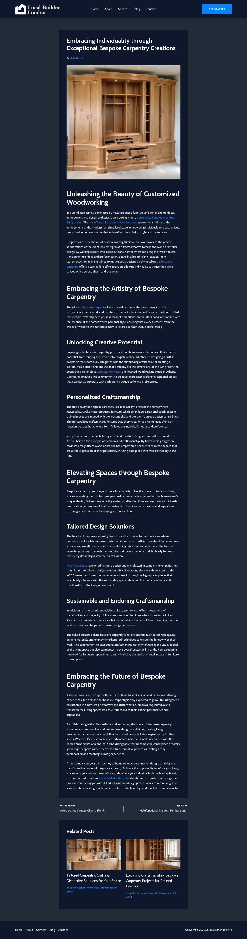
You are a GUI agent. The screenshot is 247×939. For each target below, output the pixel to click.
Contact (151, 9)
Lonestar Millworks (109, 371)
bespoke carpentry (95, 307)
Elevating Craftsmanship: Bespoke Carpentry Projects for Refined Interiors (152, 880)
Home (95, 9)
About (108, 9)
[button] (217, 9)
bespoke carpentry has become (117, 222)
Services (123, 9)
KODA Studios (75, 565)
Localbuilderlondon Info (114, 778)
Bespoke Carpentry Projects (83, 887)
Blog (137, 9)
